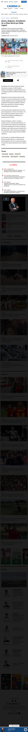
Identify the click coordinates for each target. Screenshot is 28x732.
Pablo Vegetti (5, 154)
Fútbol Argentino (14, 156)
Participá (24, 1)
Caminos (11, 1)
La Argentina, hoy (10, 169)
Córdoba (16, 8)
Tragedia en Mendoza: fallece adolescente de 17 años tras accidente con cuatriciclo (14, 185)
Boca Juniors (15, 14)
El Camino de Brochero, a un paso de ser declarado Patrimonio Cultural (14, 192)
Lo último (14, 165)
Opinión (16, 1)
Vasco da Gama (5, 156)
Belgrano (6, 14)
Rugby (25, 14)
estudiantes (22, 156)
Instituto (10, 14)
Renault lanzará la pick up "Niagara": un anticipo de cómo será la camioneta (14, 171)
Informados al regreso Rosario (13, 175)
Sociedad (8, 182)
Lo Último (5, 8)
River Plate (21, 14)
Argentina (10, 8)
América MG (17, 154)
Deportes (6, 1)
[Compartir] (18, 80)
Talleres (2, 14)
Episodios (8, 76)
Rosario (21, 8)
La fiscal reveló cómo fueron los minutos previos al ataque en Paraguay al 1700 (14, 177)
